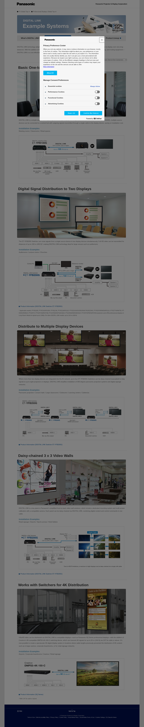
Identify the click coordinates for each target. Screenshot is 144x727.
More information (48, 67)
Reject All (71, 113)
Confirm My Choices (91, 113)
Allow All (50, 73)
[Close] (101, 39)
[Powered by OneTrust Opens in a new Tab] (94, 119)
